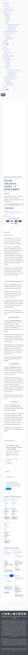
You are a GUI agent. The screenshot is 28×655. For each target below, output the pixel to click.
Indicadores (6, 177)
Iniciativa (11, 177)
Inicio (5, 1)
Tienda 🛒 (6, 40)
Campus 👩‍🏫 (6, 43)
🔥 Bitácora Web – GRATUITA (11, 31)
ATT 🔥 (5, 42)
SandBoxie (7, 15)
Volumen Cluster (11, 29)
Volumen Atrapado (18, 177)
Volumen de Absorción (12, 26)
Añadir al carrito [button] (7, 518)
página (16, 271)
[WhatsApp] (11, 614)
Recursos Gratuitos (9, 33)
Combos (14, 176)
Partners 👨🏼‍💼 (6, 3)
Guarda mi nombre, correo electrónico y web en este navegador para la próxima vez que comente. (13, 484)
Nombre (8, 471)
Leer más (17, 569)
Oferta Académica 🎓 (8, 10)
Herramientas (19, 176)
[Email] (17, 614)
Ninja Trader (7, 6)
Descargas (7, 35)
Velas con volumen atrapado (14, 24)
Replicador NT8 (8, 13)
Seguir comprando (9, 208)
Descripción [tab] (6, 232)
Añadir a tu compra (14, 204)
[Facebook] (25, 614)
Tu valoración (9, 462)
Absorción (6, 176)
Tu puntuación (9, 458)
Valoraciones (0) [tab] (7, 235)
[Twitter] (22, 614)
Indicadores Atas (10, 38)
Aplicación (8, 17)
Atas (6, 5)
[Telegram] (14, 614)
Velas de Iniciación (11, 28)
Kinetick (6, 8)
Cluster (10, 176)
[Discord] (19, 614)
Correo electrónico (10, 477)
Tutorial (8, 19)
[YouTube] (6, 614)
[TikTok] (3, 614)
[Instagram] (9, 614)
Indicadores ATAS (11, 216)
